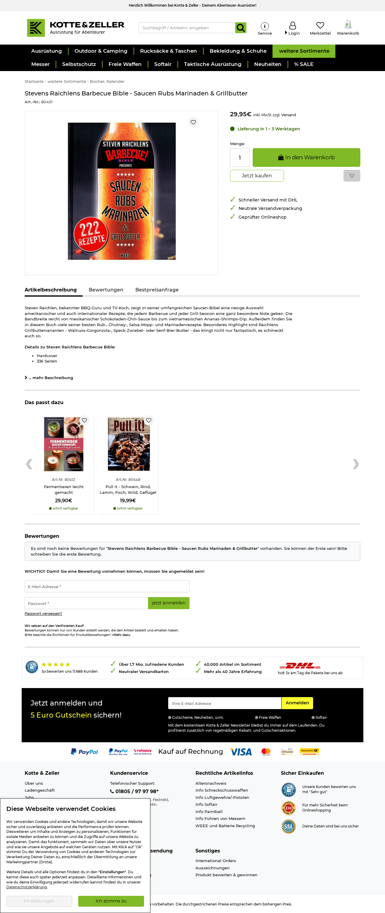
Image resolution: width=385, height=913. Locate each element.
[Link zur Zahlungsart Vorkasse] (287, 751)
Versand (288, 115)
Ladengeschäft (40, 790)
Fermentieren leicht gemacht (64, 489)
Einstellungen (39, 901)
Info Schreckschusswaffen (222, 790)
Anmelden (299, 703)
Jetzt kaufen (257, 176)
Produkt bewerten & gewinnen (226, 874)
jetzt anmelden (169, 603)
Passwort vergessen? (43, 614)
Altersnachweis (211, 783)
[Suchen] (240, 27)
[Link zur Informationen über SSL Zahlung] (288, 825)
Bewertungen (106, 290)
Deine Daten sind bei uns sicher (330, 826)
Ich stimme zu (111, 901)
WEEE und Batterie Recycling (225, 825)
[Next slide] (356, 464)
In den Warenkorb (309, 157)
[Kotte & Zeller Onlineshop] (75, 27)
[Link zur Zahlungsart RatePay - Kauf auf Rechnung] (143, 751)
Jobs (29, 797)
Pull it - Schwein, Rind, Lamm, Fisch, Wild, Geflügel (128, 489)
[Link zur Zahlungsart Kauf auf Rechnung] (190, 751)
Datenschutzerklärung (26, 887)
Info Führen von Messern (220, 818)
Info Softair (206, 804)
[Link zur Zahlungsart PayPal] (84, 751)
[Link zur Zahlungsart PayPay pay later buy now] (118, 751)
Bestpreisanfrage (157, 290)
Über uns (34, 783)
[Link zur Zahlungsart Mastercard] (266, 751)
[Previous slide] (29, 464)
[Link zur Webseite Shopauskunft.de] (288, 789)
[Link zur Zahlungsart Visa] (240, 751)
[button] (46, 51)
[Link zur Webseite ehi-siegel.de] (288, 807)
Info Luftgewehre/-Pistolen (222, 797)
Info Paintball (209, 811)
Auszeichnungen (213, 867)
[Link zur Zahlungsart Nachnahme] (309, 751)
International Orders (216, 860)
